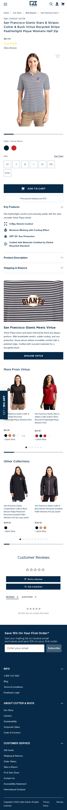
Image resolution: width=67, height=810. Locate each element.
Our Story (8, 710)
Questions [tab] (27, 597)
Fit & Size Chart (11, 772)
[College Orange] (10, 435)
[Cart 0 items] (63, 4)
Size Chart (58, 156)
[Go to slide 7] (38, 539)
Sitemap (59, 802)
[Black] (6, 435)
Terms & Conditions (13, 687)
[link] (5, 435)
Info (7, 668)
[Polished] (14, 435)
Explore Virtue (33, 356)
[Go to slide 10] (47, 539)
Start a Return (11, 767)
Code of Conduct (12, 732)
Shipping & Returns (15, 268)
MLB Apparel (31, 13)
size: (6, 156)
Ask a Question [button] (35, 586)
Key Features (11, 207)
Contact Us (9, 778)
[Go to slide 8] (41, 539)
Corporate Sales (12, 727)
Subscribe (54, 648)
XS (7, 164)
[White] (18, 435)
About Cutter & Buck (19, 703)
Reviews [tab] (10, 597)
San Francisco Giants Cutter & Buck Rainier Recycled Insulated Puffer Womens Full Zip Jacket (48, 509)
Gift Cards (9, 750)
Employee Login (12, 692)
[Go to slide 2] (29, 447)
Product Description (16, 257)
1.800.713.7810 (11, 675)
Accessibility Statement (15, 784)
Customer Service (17, 743)
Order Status (10, 761)
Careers (8, 716)
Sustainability (10, 721)
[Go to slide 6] (41, 447)
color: (13, 141)
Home (6, 13)
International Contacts (14, 789)
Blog (6, 681)
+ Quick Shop (9, 439)
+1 (23, 436)
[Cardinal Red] (37, 436)
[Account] (56, 4)
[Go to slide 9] (44, 539)
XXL (51, 164)
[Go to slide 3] (32, 447)
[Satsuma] (45, 527)
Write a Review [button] (10, 48)
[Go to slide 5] (38, 447)
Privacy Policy (46, 804)
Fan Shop (17, 13)
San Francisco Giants (50, 13)
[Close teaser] (8, 389)
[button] (4, 405)
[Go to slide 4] (35, 447)
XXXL (7, 173)
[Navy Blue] (41, 436)
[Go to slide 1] (26, 447)
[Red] (45, 436)
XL (42, 164)
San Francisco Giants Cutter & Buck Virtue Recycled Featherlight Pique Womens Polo (18, 417)
